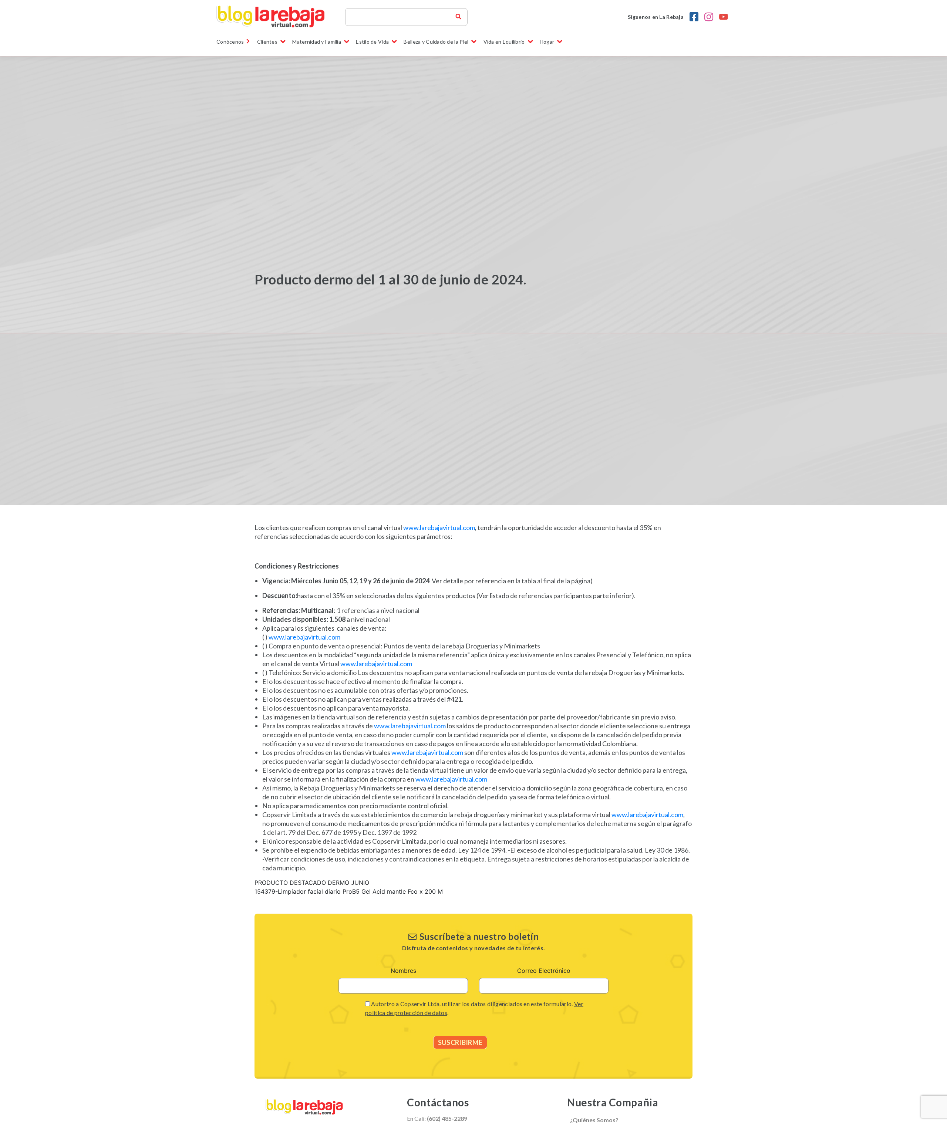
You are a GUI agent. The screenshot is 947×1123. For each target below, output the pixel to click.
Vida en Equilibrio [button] (504, 41)
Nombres (403, 970)
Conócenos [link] (230, 41)
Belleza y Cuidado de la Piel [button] (436, 41)
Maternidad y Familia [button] (316, 41)
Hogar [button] (547, 41)
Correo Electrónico (543, 970)
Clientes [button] (267, 41)
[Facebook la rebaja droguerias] (694, 17)
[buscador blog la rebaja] (458, 17)
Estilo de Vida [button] (372, 41)
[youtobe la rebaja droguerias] (723, 17)
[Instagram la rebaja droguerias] (708, 17)
